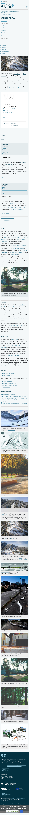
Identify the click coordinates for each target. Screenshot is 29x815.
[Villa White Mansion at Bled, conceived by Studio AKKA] (14, 715)
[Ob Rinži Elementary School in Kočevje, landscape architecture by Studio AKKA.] (14, 669)
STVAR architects (11, 430)
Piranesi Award (12, 307)
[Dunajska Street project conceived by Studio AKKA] (14, 595)
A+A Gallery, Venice (13, 355)
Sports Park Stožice (6, 90)
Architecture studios (14, 11)
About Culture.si (5, 768)
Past (2, 140)
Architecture (5, 11)
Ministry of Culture (17, 209)
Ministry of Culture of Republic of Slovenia (13, 799)
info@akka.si (8, 111)
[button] (12, 811)
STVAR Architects (15, 237)
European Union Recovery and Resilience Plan (16, 765)
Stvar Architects (12, 538)
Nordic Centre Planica (6, 14)
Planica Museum (4, 514)
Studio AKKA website (9, 394)
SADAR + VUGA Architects (10, 385)
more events (6, 220)
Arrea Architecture (18, 248)
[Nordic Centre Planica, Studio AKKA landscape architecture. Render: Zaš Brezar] (14, 440)
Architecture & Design (7, 12)
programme (7, 178)
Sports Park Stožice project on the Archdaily (15, 403)
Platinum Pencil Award (16, 326)
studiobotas (11, 203)
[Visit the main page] (12, 4)
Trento (4, 148)
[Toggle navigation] (26, 7)
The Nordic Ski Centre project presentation (14, 396)
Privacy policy (4, 793)
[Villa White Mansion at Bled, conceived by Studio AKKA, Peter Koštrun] (14, 696)
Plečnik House (14, 254)
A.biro (5, 237)
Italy (3, 149)
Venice (4, 187)
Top (3, 193)
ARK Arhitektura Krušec (19, 245)
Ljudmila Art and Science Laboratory (14, 766)
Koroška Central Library (16, 252)
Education (4, 153)
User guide (4, 769)
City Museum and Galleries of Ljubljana (13, 207)
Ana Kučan (14, 123)
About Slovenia (5, 770)
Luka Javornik (14, 125)
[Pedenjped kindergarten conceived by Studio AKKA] (14, 473)
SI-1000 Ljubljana (16, 107)
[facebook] (4, 118)
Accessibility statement (6, 794)
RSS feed (4, 795)
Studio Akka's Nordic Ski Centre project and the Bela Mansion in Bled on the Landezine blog (15, 400)
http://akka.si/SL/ (10, 109)
